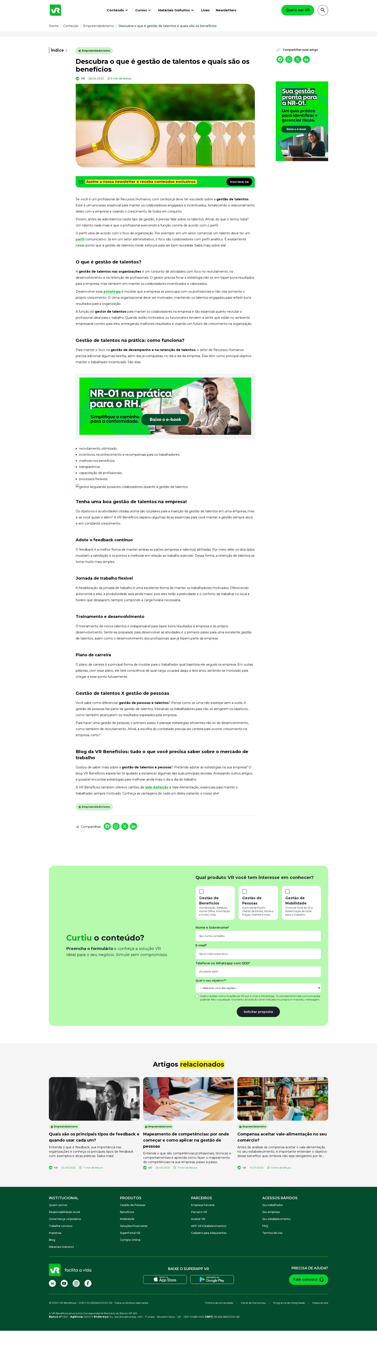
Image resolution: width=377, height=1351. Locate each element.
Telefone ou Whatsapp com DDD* (222, 963)
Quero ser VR (298, 10)
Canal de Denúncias (253, 1302)
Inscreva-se (239, 182)
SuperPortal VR (130, 1233)
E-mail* (201, 945)
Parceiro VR (199, 1212)
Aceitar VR (198, 1219)
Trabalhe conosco (60, 1226)
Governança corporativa (65, 1219)
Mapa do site (320, 1302)
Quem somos (58, 1205)
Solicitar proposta (258, 1012)
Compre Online (130, 1239)
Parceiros (201, 1198)
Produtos (130, 1198)
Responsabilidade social (64, 1212)
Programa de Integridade (289, 1302)
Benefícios (127, 1212)
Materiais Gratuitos (174, 10)
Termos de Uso (272, 1233)
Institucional (64, 1198)
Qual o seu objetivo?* (210, 980)
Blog (52, 1239)
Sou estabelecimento (276, 1219)
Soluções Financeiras (133, 1226)
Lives (205, 10)
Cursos (141, 10)
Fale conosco (305, 1279)
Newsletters (226, 10)
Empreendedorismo (96, 50)
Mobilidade (127, 1219)
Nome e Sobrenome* (212, 927)
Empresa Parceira (202, 1205)
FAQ (265, 1226)
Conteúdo (115, 10)
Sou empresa (271, 1212)
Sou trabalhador (272, 1205)
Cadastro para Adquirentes (208, 1233)
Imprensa (55, 1233)
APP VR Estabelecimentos (208, 1226)
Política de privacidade (219, 1302)
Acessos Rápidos (280, 1198)
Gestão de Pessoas (132, 1205)
